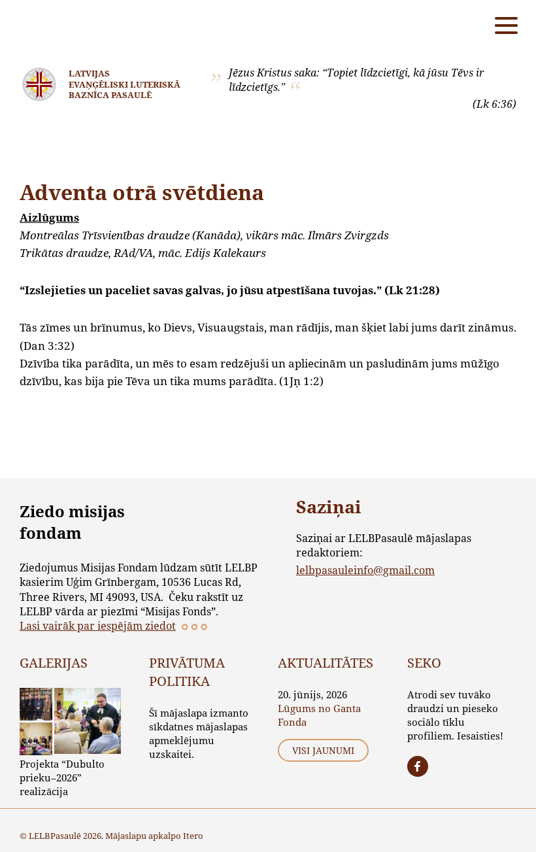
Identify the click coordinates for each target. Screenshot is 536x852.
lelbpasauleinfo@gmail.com (365, 570)
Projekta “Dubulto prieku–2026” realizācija (62, 777)
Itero (193, 836)
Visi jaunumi (323, 750)
